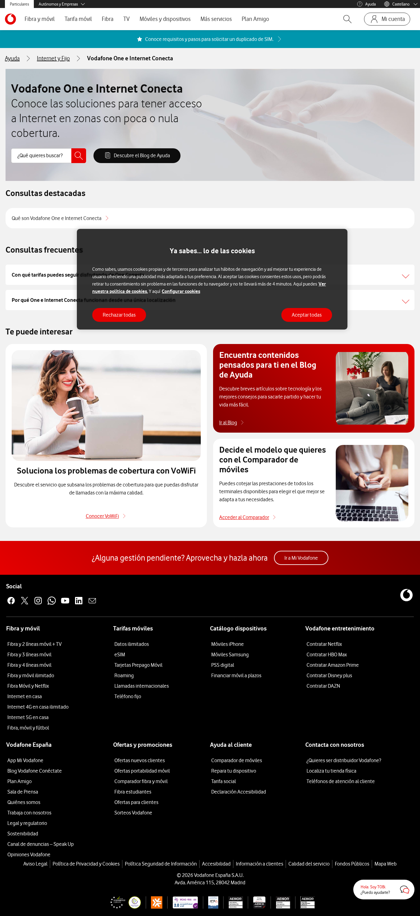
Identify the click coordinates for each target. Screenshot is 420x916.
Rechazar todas (119, 315)
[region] (212, 279)
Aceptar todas (307, 315)
